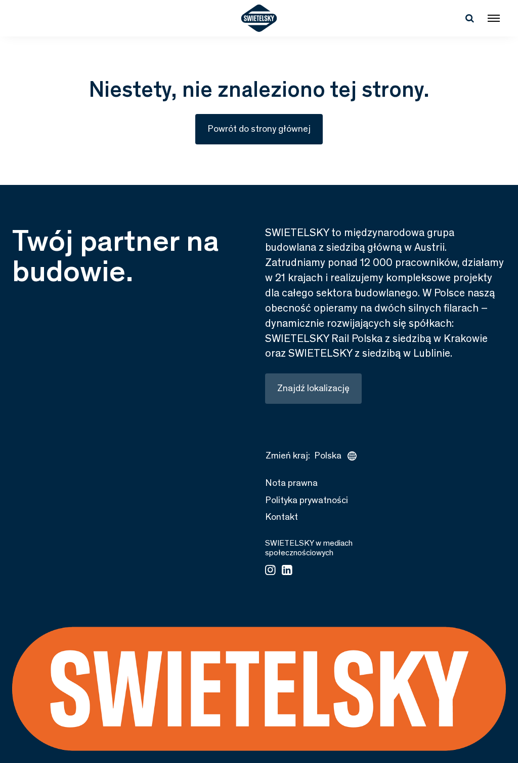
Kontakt (281, 516)
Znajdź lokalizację (313, 388)
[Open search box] (469, 18)
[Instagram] (270, 571)
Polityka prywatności (306, 500)
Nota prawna (291, 482)
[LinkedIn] (287, 571)
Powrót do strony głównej (259, 128)
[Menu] (494, 18)
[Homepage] (259, 18)
